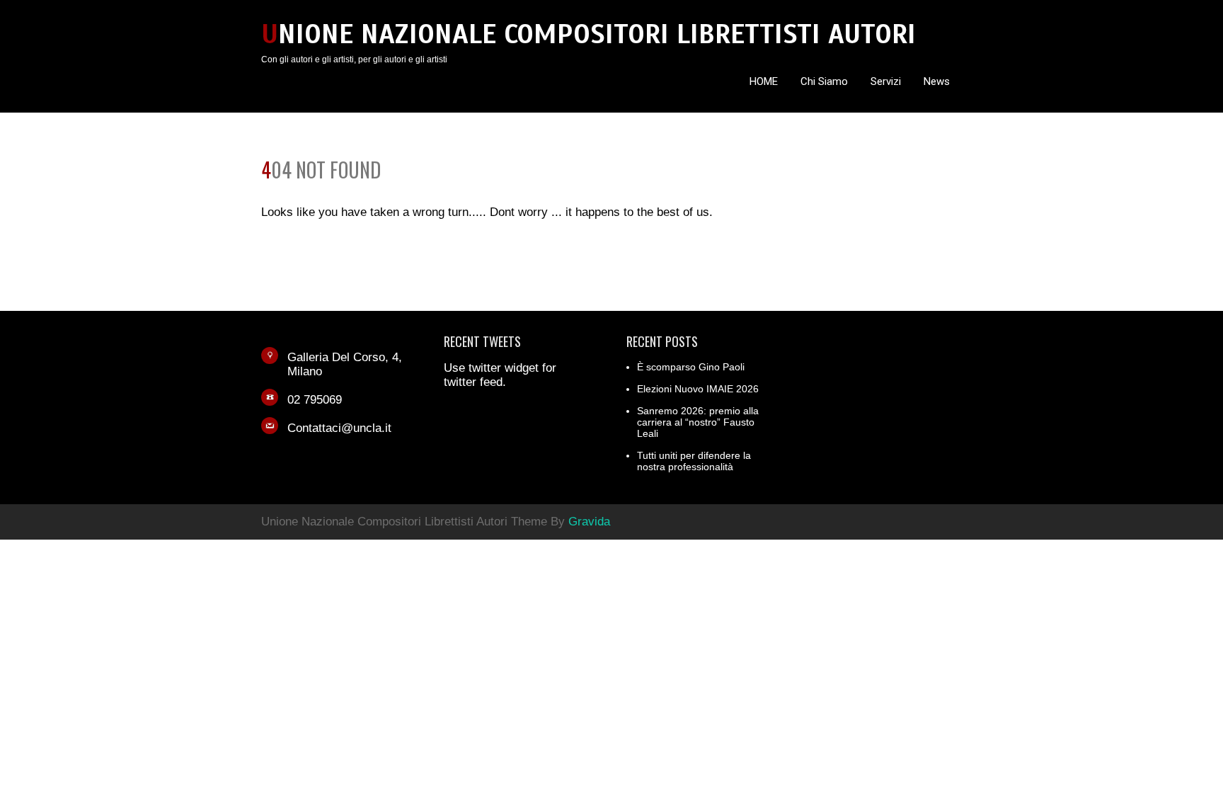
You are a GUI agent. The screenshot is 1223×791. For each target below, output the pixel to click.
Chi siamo (824, 81)
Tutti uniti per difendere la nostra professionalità (694, 461)
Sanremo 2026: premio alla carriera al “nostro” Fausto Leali (698, 422)
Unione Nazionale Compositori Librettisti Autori (588, 34)
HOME (764, 81)
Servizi (886, 81)
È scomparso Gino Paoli (691, 366)
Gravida (589, 521)
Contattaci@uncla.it (339, 428)
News (937, 81)
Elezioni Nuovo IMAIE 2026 (698, 388)
